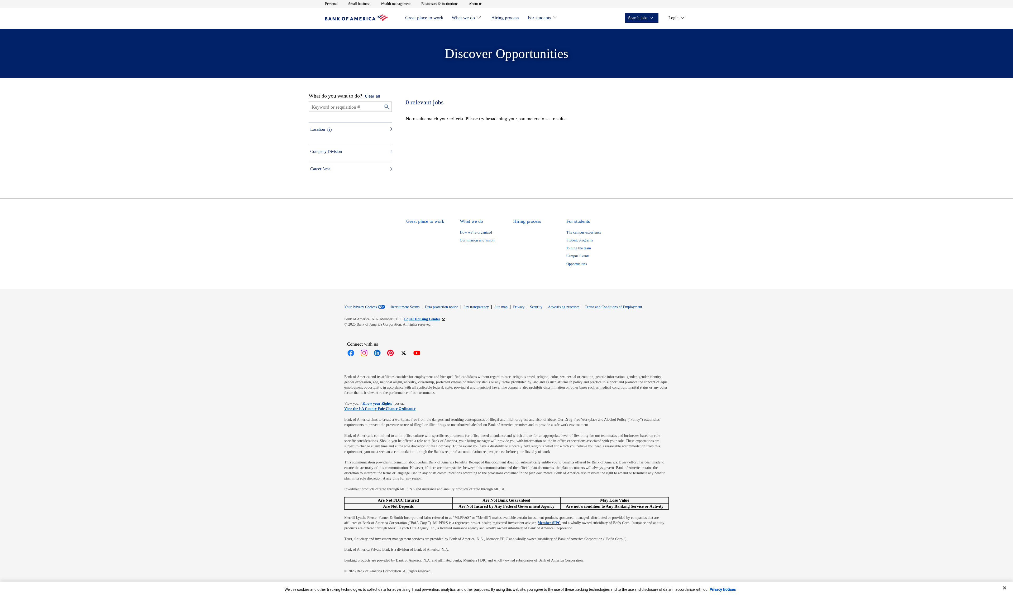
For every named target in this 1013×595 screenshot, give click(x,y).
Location (317, 129)
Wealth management (396, 4)
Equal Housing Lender (425, 319)
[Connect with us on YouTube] (416, 353)
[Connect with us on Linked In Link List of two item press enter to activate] (377, 353)
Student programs (579, 240)
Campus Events (577, 256)
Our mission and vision (477, 240)
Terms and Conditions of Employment (613, 307)
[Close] (1004, 588)
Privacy (518, 307)
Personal (331, 4)
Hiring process (505, 17)
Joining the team (578, 248)
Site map (501, 307)
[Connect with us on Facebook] (350, 353)
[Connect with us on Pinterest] (390, 353)
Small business (359, 4)
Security (536, 307)
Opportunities (576, 264)
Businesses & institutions (439, 4)
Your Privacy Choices (360, 307)
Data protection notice (441, 307)
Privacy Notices (723, 589)
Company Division (326, 151)
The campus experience (583, 232)
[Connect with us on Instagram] (364, 353)
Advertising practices (563, 307)
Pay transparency (476, 307)
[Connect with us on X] (403, 353)
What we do (463, 17)
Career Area (320, 169)
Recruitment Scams (405, 307)
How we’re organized (476, 232)
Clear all (372, 96)
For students (539, 17)
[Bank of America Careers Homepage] (356, 19)
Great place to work (424, 17)
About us (475, 4)
